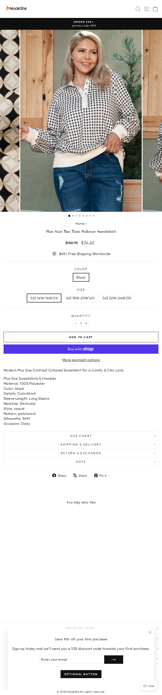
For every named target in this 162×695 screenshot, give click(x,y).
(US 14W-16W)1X (44, 298)
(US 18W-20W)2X (80, 298)
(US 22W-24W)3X (117, 298)
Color (81, 269)
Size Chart (81, 436)
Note (81, 462)
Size (81, 289)
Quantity (80, 316)
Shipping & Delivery (81, 444)
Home (80, 223)
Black (80, 277)
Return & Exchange (81, 453)
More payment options (81, 360)
